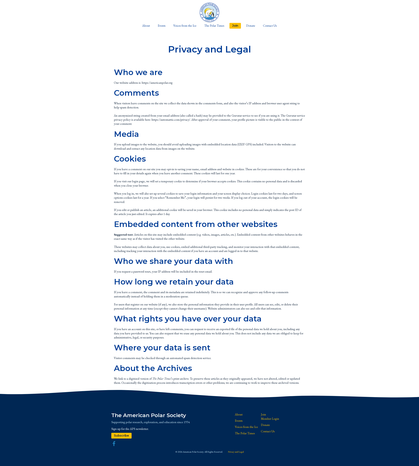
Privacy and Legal (236, 451)
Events (161, 25)
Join (235, 25)
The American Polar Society (148, 415)
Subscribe (121, 435)
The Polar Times (214, 25)
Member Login (270, 419)
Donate (250, 25)
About (146, 25)
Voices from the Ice (184, 25)
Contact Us (270, 25)
